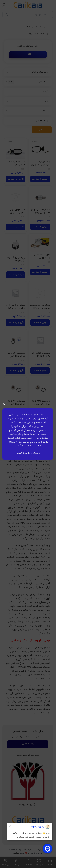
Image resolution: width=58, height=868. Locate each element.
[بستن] (4, 404)
